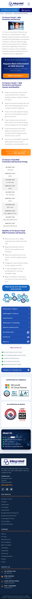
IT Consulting (4, 507)
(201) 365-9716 (6, 485)
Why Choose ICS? (6, 539)
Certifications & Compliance (16, 380)
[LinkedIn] (7, 489)
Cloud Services (8, 318)
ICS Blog (3, 559)
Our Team (4, 536)
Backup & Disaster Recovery (8, 515)
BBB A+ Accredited (6, 545)
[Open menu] (29, 4)
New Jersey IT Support (10, 309)
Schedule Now (8, 587)
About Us (6, 341)
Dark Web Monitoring (7, 524)
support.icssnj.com (9, 583)
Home (1, 13)
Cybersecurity (8, 13)
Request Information (16, 76)
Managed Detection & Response (10, 513)
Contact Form (7, 578)
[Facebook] (2, 489)
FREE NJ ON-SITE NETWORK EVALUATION (16, 288)
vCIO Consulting (5, 521)
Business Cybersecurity (10, 327)
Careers (3, 562)
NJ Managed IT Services (10, 313)
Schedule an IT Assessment (10, 10)
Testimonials (4, 550)
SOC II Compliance (6, 542)
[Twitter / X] (11, 489)
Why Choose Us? (16, 348)
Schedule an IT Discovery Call (12, 370)
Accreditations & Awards (16, 404)
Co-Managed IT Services (7, 518)
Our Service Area (8, 332)
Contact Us (6, 337)
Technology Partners (6, 556)
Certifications (4, 548)
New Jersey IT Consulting (11, 323)
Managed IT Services (6, 499)
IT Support (4, 501)
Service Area (4, 553)
